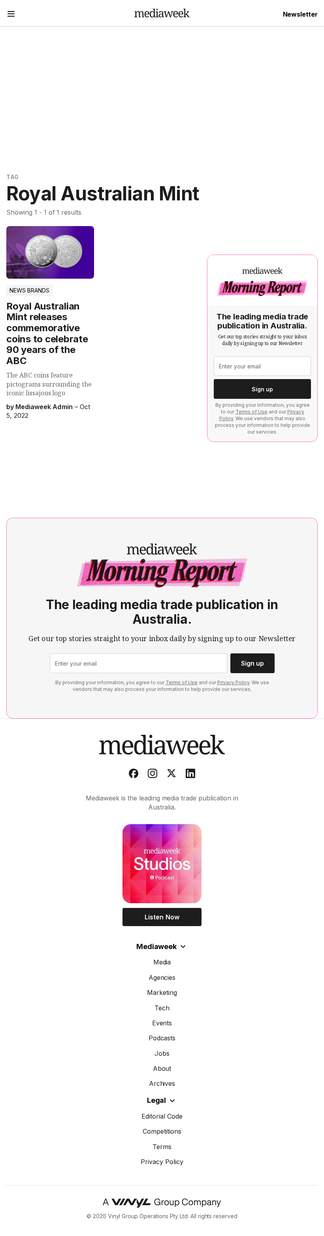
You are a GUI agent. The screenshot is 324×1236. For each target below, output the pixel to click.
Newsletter (300, 14)
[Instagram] (152, 775)
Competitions (162, 1131)
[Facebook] (133, 775)
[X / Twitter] (171, 775)
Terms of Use (251, 412)
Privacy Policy (233, 682)
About (162, 1068)
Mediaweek (156, 946)
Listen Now (162, 917)
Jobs (162, 1053)
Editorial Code (162, 1116)
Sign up (262, 389)
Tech (162, 1008)
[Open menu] (11, 14)
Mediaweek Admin (43, 407)
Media (162, 962)
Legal (156, 1100)
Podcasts (162, 1038)
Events (162, 1023)
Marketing (162, 992)
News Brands (29, 290)
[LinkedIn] (190, 775)
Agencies (162, 977)
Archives (162, 1083)
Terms (162, 1147)
